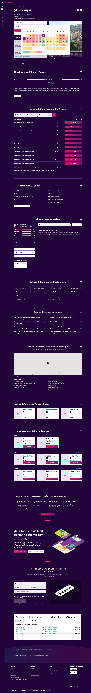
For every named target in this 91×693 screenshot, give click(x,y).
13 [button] (43, 38)
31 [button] (63, 48)
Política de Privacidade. (40, 603)
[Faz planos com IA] (2, 17)
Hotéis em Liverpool (52, 631)
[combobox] (31, 584)
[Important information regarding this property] (81, 282)
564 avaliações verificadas (28, 18)
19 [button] (40, 41)
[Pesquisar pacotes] (2, 14)
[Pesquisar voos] (2, 6)
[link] (29, 446)
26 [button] (40, 44)
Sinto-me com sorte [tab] (44, 620)
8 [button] (27, 38)
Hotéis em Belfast (51, 633)
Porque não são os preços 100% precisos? (25, 657)
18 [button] (36, 41)
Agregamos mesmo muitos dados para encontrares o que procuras (31, 655)
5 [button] (47, 38)
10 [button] (33, 38)
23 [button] (30, 44)
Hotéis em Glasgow (52, 629)
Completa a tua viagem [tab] (56, 620)
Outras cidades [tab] (20, 620)
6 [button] (43, 35)
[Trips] (2, 21)
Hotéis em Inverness (52, 635)
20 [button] (43, 41)
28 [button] (24, 48)
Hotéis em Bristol (19, 631)
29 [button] (27, 48)
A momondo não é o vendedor (22, 653)
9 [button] (30, 38)
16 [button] (30, 41)
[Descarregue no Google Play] (73, 669)
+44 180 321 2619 (18, 16)
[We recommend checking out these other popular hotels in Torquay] (81, 404)
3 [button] (33, 35)
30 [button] (30, 48)
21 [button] (24, 44)
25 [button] (37, 44)
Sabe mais (61, 167)
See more (78, 435)
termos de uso (31, 603)
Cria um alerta (68, 505)
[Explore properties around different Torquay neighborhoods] (81, 431)
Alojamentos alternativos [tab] (31, 620)
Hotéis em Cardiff (19, 633)
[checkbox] (20, 265)
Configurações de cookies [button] (19, 172)
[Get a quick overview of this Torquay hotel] (81, 72)
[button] (2, 2)
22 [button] (27, 44)
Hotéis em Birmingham (20, 635)
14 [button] (24, 41)
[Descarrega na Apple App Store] (73, 672)
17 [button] (33, 41)
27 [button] (43, 44)
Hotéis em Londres (20, 627)
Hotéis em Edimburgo (52, 627)
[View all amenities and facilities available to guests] (81, 186)
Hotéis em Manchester (20, 629)
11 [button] (66, 38)
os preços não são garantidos (45, 649)
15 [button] (27, 41)
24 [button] (33, 44)
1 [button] (27, 35)
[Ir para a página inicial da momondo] (9, 2)
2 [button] (30, 35)
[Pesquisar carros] (2, 11)
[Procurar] (2, 9)
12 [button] (40, 38)
